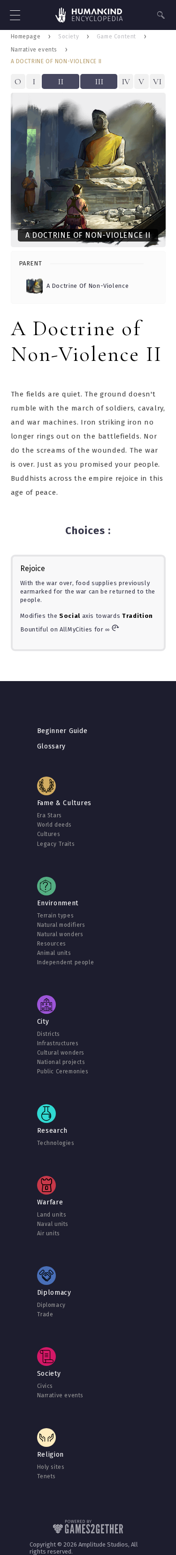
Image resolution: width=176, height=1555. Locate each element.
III (99, 81)
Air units (48, 1233)
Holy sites (51, 1467)
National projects (61, 1062)
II (60, 81)
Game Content (116, 36)
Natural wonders (60, 934)
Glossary (51, 746)
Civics (45, 1386)
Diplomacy (51, 1305)
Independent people (65, 962)
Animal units (54, 953)
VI (157, 81)
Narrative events (34, 49)
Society (68, 36)
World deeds (54, 825)
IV (126, 81)
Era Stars (49, 815)
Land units (52, 1214)
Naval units (53, 1224)
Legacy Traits (56, 844)
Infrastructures (58, 1043)
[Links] (89, 16)
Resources (51, 943)
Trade (45, 1314)
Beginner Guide (62, 731)
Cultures (49, 834)
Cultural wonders (61, 1052)
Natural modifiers (61, 925)
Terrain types (55, 915)
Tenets (46, 1476)
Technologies (56, 1143)
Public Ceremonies (63, 1071)
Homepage (26, 36)
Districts (48, 1034)
